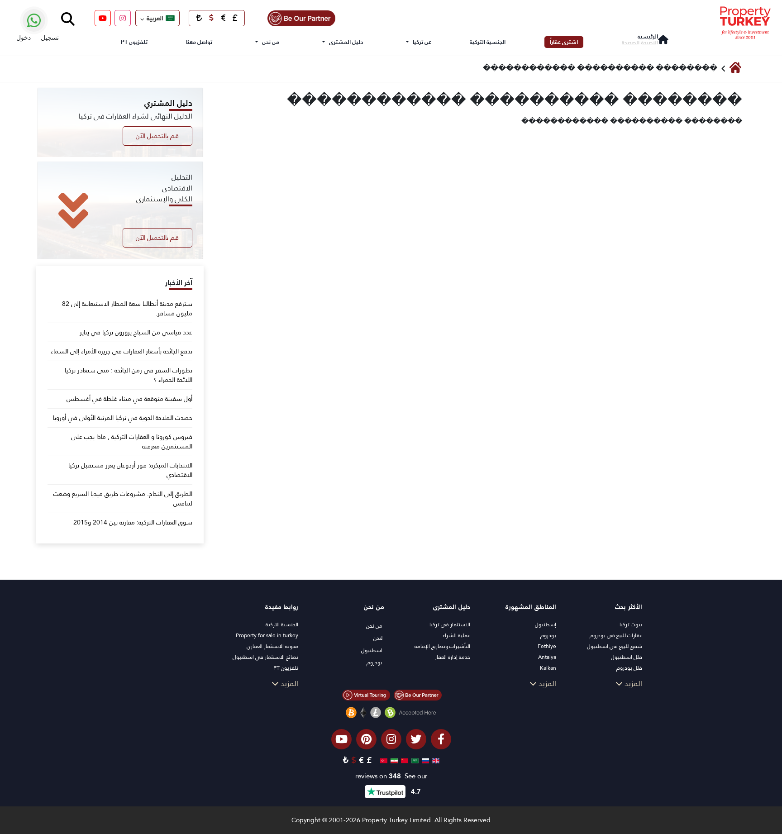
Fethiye (547, 646)
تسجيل (50, 37)
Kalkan (548, 668)
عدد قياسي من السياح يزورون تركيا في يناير (136, 332)
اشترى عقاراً (564, 42)
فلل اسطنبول (626, 657)
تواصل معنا (199, 42)
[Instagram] (122, 18)
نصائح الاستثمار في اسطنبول (265, 657)
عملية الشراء (456, 635)
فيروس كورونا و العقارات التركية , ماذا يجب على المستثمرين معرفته (131, 441)
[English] (434, 760)
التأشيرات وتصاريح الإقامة (442, 646)
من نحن (270, 42)
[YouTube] (103, 18)
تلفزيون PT (134, 42)
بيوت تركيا (631, 624)
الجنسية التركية (487, 42)
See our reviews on (391, 776)
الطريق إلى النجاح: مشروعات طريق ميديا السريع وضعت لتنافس (122, 498)
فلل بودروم (629, 668)
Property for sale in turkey (267, 635)
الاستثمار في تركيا (449, 624)
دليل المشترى (346, 42)
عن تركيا (422, 42)
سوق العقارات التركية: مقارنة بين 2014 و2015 (132, 522)
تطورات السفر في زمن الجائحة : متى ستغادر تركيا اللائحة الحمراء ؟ (128, 375)
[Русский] (424, 760)
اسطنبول (371, 650)
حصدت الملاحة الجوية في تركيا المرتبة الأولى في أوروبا (122, 418)
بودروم (548, 635)
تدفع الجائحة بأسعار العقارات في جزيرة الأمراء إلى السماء (121, 351)
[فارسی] (393, 760)
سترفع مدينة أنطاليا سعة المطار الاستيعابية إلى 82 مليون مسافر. (127, 308)
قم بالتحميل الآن (157, 136)
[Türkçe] (382, 760)
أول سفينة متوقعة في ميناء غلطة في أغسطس (129, 399)
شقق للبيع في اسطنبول (614, 646)
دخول (23, 37)
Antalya (547, 657)
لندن (377, 638)
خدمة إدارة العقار (452, 657)
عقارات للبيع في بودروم (616, 635)
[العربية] (414, 760)
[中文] (403, 760)
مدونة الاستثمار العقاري (272, 646)
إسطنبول (545, 624)
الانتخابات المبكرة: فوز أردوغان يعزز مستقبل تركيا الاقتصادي (130, 470)
